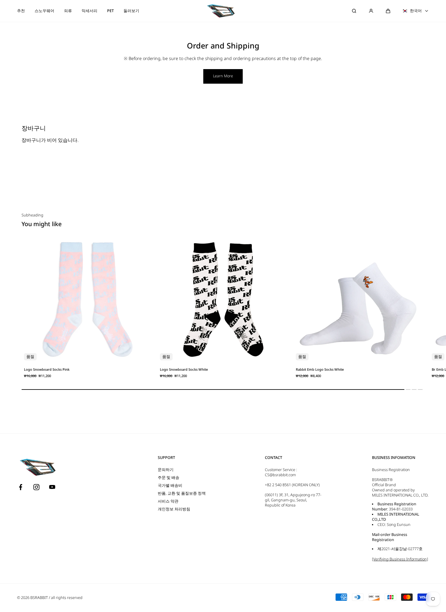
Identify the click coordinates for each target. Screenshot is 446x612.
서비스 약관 (168, 501)
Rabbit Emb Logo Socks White (320, 369)
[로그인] (371, 10)
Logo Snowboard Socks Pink (46, 369)
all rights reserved (67, 597)
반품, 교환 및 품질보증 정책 (182, 493)
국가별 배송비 (170, 485)
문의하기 (166, 469)
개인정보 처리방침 (174, 509)
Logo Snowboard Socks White (184, 369)
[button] (213, 389)
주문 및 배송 (168, 477)
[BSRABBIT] (223, 11)
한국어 (416, 10)
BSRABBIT (39, 597)
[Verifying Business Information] (400, 559)
